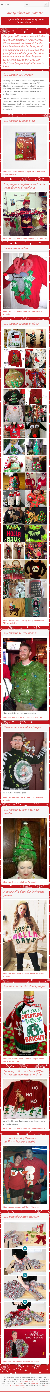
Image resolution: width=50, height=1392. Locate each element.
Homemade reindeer (16, 248)
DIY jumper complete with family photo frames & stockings (24, 185)
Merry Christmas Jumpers (25, 13)
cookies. (21, 1383)
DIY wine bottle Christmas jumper (25, 986)
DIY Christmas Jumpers (18, 74)
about (11, 1379)
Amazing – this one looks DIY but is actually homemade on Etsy (24, 1072)
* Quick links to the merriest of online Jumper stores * (25, 20)
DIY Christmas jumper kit (19, 120)
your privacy (35, 1383)
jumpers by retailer (29, 1381)
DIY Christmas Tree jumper (20, 633)
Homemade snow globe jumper (22, 727)
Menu (7, 4)
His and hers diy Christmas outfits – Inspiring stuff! (21, 1139)
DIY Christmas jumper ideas (21, 323)
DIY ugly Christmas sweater (21, 1216)
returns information (17, 1385)
